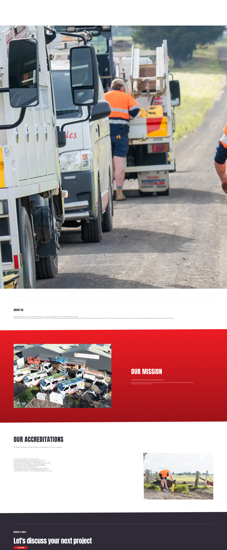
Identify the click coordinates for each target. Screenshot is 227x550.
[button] (183, 16)
